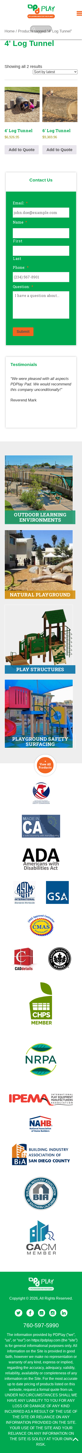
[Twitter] (18, 1313)
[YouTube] (41, 1313)
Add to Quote (22, 149)
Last (17, 258)
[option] (41, 387)
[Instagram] (52, 1313)
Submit (23, 331)
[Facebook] (30, 1313)
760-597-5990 (41, 1325)
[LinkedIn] (63, 1313)
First (17, 240)
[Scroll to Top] (75, 1439)
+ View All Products (45, 764)
